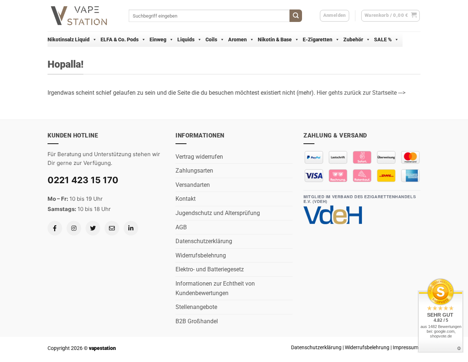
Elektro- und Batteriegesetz (210, 269)
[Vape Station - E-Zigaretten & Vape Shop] (83, 15)
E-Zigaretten (317, 39)
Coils (211, 39)
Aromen (237, 39)
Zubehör (353, 39)
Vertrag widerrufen (199, 156)
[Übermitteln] (296, 16)
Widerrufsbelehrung (201, 255)
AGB (181, 227)
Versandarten (193, 184)
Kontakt (186, 198)
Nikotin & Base (275, 39)
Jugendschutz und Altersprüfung (218, 213)
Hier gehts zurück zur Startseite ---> (361, 92)
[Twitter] (93, 228)
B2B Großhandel (197, 321)
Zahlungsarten (194, 170)
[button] (390, 16)
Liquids (186, 39)
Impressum (405, 347)
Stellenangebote (196, 306)
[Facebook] (55, 228)
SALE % (383, 39)
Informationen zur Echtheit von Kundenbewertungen (215, 288)
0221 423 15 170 (83, 180)
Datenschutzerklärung (204, 241)
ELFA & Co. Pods (120, 39)
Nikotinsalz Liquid (69, 39)
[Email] (112, 228)
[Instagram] (74, 228)
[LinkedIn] (131, 228)
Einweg (158, 39)
